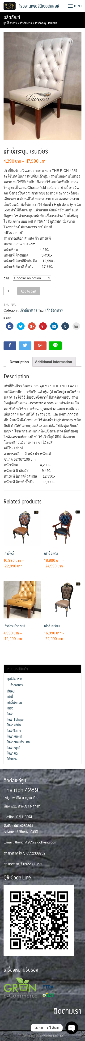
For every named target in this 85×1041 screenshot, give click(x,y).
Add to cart (28, 291)
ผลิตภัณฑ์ (12, 17)
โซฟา (10, 713)
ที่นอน (11, 691)
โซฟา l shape (15, 719)
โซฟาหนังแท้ (14, 736)
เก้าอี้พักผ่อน (14, 702)
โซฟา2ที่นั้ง (14, 725)
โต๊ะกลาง (12, 759)
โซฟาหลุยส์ (13, 747)
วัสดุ (6, 278)
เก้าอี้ (10, 697)
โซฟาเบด (12, 753)
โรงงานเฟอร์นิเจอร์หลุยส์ (39, 6)
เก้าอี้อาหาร (26, 23)
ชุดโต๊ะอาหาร (10, 23)
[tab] (19, 362)
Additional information (53, 362)
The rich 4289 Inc (52, 1035)
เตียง (10, 708)
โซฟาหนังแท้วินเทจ (18, 742)
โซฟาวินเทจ (14, 730)
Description (19, 362)
